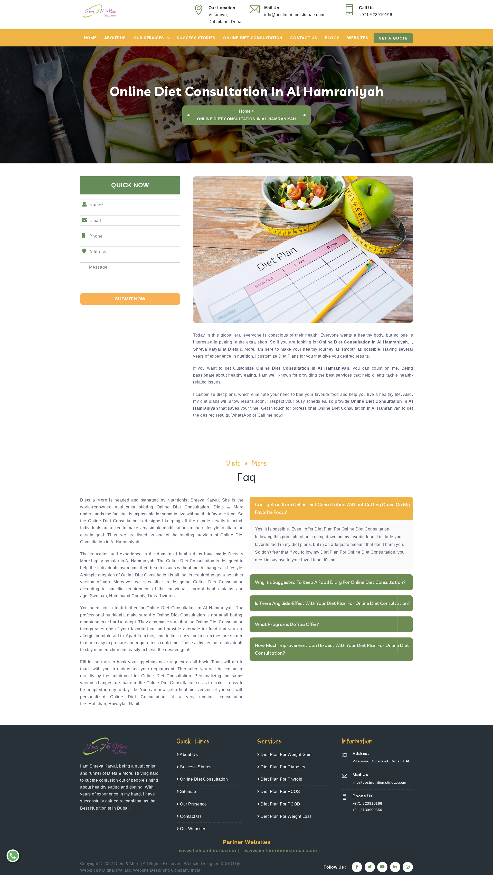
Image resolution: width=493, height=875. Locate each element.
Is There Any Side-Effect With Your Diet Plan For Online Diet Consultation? (332, 603)
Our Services (149, 37)
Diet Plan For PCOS (280, 791)
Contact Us (303, 37)
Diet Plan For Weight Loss (286, 816)
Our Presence (193, 804)
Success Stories (196, 37)
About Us (115, 37)
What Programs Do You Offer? (287, 624)
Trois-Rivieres (161, 596)
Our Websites (192, 829)
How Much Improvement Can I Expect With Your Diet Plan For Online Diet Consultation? (332, 649)
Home (90, 37)
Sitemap (187, 791)
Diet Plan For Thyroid (281, 779)
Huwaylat (117, 704)
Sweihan (98, 596)
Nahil (134, 704)
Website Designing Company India (167, 870)
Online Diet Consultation (252, 37)
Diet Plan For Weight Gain (286, 754)
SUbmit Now (130, 298)
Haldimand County (127, 596)
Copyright (89, 863)
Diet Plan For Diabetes (282, 767)
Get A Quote (393, 38)
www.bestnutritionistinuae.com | (282, 850)
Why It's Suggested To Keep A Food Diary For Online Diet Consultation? (330, 582)
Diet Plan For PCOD (280, 804)
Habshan (97, 704)
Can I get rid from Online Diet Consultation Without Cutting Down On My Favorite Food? (332, 508)
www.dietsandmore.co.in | (209, 850)
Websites (357, 37)
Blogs (332, 37)
